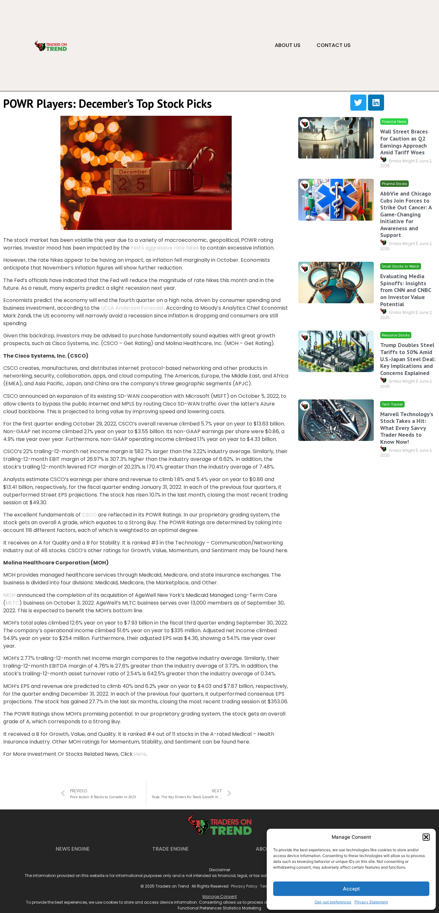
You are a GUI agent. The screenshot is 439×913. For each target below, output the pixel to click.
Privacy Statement (371, 901)
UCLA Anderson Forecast (132, 308)
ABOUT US (287, 45)
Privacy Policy (244, 886)
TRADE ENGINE (170, 849)
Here (140, 754)
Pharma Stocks (394, 183)
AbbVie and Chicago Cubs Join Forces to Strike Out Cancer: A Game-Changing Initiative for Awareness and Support (406, 214)
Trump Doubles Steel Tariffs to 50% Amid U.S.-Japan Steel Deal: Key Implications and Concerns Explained (407, 358)
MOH (9, 595)
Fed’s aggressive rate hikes (165, 247)
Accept (351, 889)
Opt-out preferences (333, 901)
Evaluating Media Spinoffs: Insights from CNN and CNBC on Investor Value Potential (405, 289)
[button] (426, 837)
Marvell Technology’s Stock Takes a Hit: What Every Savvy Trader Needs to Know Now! (406, 427)
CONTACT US (334, 45)
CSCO (89, 514)
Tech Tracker (392, 404)
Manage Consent (219, 896)
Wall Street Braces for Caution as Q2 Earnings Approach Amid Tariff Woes (404, 142)
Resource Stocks (396, 335)
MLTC (12, 603)
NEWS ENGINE (73, 849)
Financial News (394, 121)
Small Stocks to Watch (400, 266)
